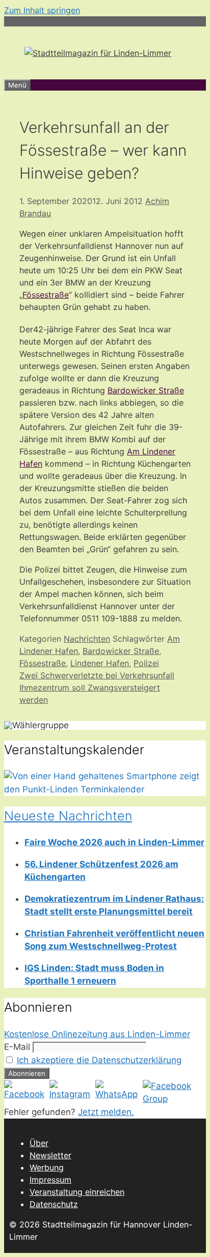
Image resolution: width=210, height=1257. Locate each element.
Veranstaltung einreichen (77, 1192)
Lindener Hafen (99, 663)
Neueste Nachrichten (68, 815)
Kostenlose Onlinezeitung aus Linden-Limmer (97, 1034)
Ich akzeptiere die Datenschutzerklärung (99, 1060)
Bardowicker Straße (146, 390)
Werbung (47, 1167)
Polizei (146, 663)
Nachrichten (87, 639)
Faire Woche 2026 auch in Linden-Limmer (114, 842)
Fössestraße (45, 295)
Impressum (50, 1180)
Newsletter (50, 1155)
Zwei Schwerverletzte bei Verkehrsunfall (96, 675)
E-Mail (17, 1047)
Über (39, 1143)
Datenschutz (54, 1204)
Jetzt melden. (106, 1112)
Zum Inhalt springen (42, 10)
